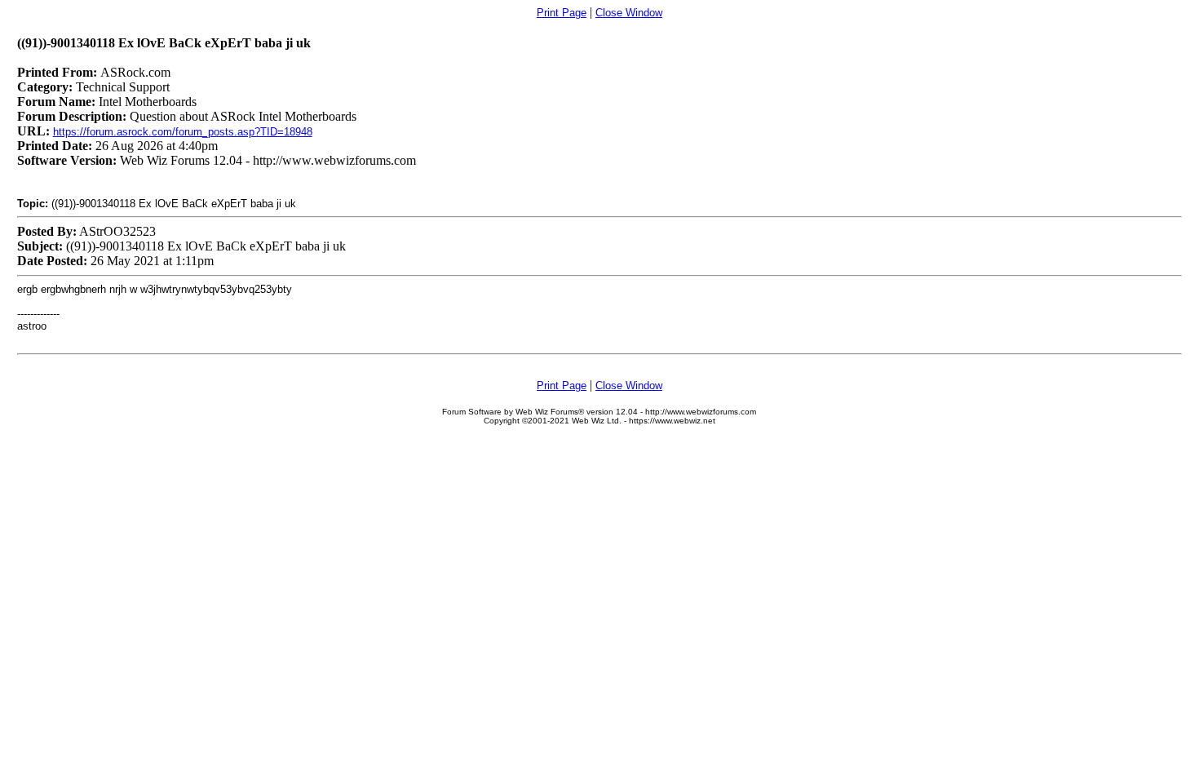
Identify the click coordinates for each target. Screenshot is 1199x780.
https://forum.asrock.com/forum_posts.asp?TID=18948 (182, 132)
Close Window (628, 13)
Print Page (561, 13)
